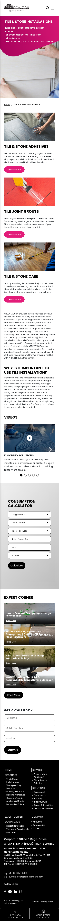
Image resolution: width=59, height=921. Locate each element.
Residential (39, 792)
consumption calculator (43, 916)
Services (37, 770)
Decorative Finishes (16, 804)
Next (50, 450)
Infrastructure (40, 801)
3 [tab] (29, 475)
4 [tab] (33, 475)
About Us (37, 821)
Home (7, 104)
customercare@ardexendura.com (26, 876)
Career (36, 828)
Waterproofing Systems (13, 787)
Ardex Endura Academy (40, 775)
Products (11, 775)
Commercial (40, 795)
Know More (13, 695)
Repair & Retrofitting (43, 805)
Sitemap (35, 901)
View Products (14, 169)
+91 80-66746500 (18, 873)
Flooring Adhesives (15, 794)
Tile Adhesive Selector (40, 782)
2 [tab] (25, 475)
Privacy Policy (47, 901)
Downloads (12, 821)
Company (37, 816)
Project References (15, 825)
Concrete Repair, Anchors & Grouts (15, 799)
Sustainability (40, 825)
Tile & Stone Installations (12, 780)
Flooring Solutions (15, 791)
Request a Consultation (15, 916)
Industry (38, 798)
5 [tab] (37, 475)
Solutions (38, 788)
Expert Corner (14, 816)
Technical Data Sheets (17, 829)
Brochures (11, 832)
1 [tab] (21, 475)
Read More (11, 620)
